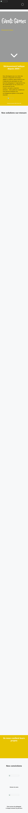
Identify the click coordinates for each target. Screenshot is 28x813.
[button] (22, 4)
